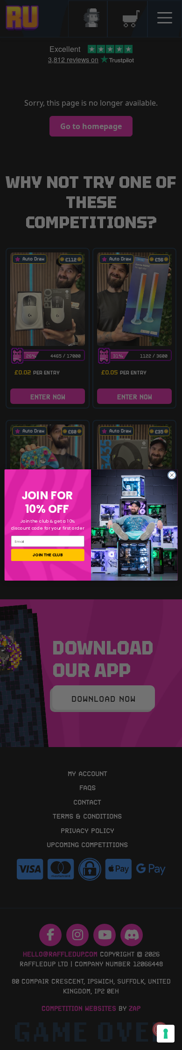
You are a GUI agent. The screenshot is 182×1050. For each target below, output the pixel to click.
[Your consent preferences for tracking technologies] (166, 1034)
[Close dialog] (172, 475)
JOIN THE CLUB (48, 555)
